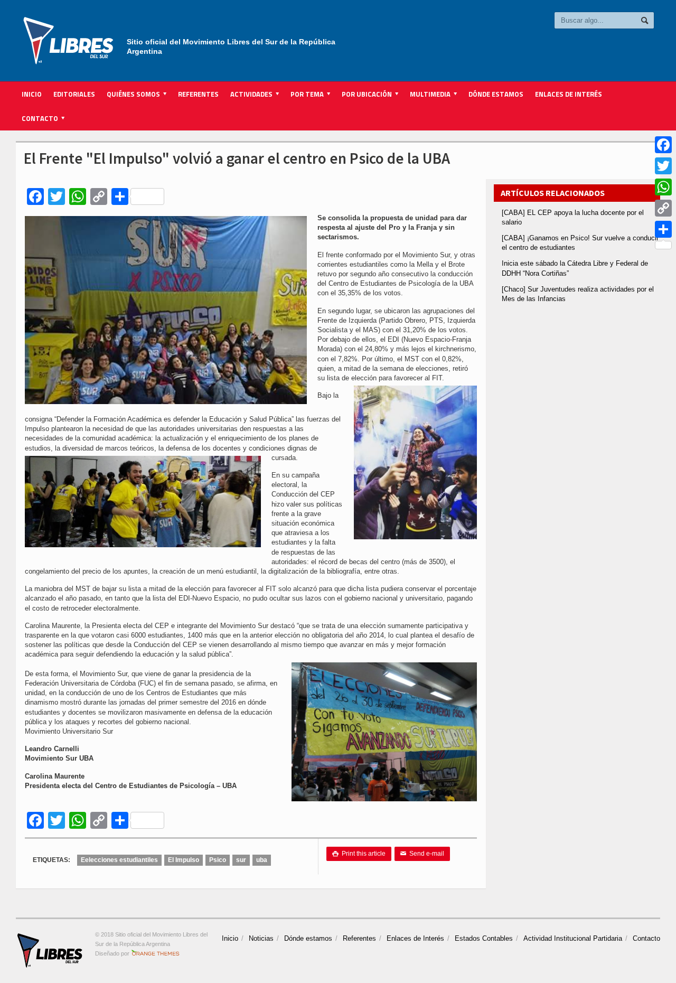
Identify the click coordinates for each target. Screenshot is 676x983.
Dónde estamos (495, 94)
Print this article (359, 853)
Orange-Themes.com (155, 953)
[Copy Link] (663, 208)
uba (261, 860)
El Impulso (183, 860)
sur (241, 860)
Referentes (198, 94)
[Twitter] (663, 165)
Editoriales (74, 94)
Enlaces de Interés (568, 94)
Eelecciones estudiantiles (119, 860)
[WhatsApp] (663, 187)
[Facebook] (663, 144)
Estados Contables (484, 938)
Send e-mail (422, 853)
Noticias (261, 938)
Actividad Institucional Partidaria (572, 938)
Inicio (32, 94)
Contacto (646, 938)
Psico (217, 860)
